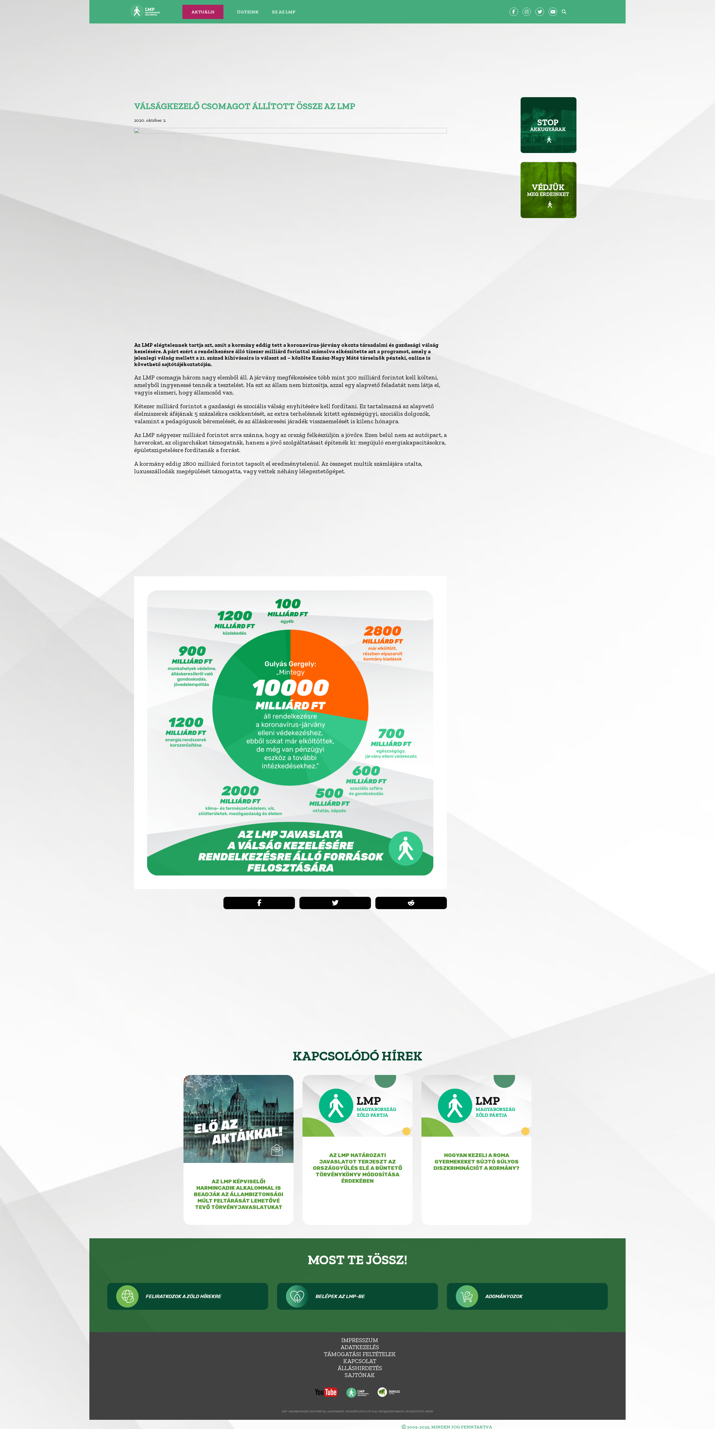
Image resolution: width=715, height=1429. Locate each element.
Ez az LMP (283, 12)
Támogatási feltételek (360, 1354)
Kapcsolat (359, 1361)
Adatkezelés (359, 1347)
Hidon (429, 1411)
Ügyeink (248, 12)
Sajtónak (360, 1374)
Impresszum (359, 1340)
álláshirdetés (359, 1368)
